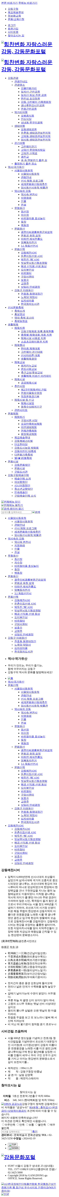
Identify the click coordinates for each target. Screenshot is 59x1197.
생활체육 (13, 324)
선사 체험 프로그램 (32, 180)
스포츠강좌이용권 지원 (34, 341)
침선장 (25, 211)
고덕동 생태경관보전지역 (35, 136)
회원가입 (13, 28)
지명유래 (26, 197)
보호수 (25, 280)
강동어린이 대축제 (25, 451)
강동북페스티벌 (23, 441)
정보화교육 (14, 15)
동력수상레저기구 (31, 406)
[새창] (11, 1104)
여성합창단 (21, 482)
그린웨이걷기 (29, 146)
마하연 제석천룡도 (32, 239)
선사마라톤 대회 (30, 355)
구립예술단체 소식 (25, 495)
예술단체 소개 (22, 478)
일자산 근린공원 (30, 91)
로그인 (12, 25)
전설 (23, 204)
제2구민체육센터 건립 (34, 389)
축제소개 (19, 310)
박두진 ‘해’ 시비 (30, 259)
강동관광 (13, 78)
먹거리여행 (21, 112)
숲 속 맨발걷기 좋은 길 (34, 160)
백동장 (25, 225)
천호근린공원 (29, 108)
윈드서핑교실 (29, 369)
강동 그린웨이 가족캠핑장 (36, 102)
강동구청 (13, 8)
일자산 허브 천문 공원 (34, 95)
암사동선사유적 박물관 (34, 187)
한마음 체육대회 (30, 348)
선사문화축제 (16, 307)
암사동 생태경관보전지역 (35, 139)
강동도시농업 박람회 (26, 447)
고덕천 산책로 (29, 153)
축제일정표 (21, 321)
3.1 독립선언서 (29, 245)
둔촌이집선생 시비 (32, 256)
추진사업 (19, 386)
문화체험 (13, 413)
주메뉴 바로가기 (27, 2)
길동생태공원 (29, 129)
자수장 (25, 215)
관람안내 (26, 177)
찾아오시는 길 (16, 35)
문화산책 (19, 249)
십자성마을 (27, 300)
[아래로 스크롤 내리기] (14, 1148)
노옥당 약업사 (29, 297)
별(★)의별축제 (23, 458)
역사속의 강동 (22, 191)
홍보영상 (19, 314)
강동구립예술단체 (18, 475)
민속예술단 (21, 492)
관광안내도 (21, 81)
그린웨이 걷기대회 (32, 352)
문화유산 (19, 228)
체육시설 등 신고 (24, 399)
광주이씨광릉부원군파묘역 (36, 232)
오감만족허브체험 (31, 423)
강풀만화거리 (29, 88)
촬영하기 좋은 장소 (25, 163)
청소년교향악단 (23, 488)
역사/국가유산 (16, 167)
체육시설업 (27, 403)
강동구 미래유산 (23, 290)
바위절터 (26, 273)
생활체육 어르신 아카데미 (36, 375)
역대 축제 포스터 (24, 317)
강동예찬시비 (29, 252)
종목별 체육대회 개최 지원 (36, 334)
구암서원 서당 (29, 420)
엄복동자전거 (29, 242)
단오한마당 (21, 444)
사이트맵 (13, 32)
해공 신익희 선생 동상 (34, 266)
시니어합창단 (22, 485)
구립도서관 (21, 471)
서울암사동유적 (23, 170)
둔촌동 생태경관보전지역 (35, 132)
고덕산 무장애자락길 (33, 150)
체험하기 (19, 417)
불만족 (42, 1124)
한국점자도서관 (30, 304)
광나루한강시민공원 (33, 105)
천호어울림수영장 (31, 393)
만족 (22, 1124)
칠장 (23, 221)
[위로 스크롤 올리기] (13, 1144)
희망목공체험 (29, 434)
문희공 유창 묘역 (31, 235)
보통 (31, 1124)
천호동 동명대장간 (32, 293)
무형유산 (19, 208)
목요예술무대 (16, 12)
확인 (35, 1131)
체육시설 (19, 379)
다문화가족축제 (23, 454)
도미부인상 (27, 269)
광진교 (25, 156)
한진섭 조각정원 (30, 98)
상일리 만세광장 (30, 286)
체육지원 (19, 328)
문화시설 (13, 461)
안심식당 (26, 119)
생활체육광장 (29, 358)
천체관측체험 (29, 430)
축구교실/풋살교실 (32, 372)
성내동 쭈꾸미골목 (32, 122)
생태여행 (19, 126)
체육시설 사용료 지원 (33, 338)
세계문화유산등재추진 (34, 184)
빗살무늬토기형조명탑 (34, 263)
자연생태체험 (29, 427)
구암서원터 (27, 276)
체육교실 (19, 362)
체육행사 (19, 345)
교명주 (25, 283)
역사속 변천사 (29, 194)
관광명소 (19, 84)
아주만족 (10, 1124)
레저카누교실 (29, 365)
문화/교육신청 (16, 19)
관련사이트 (21, 410)
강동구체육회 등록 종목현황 (37, 331)
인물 (23, 201)
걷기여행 (19, 143)
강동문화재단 (22, 465)
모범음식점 (27, 115)
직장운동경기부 (30, 396)
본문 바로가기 (9, 2)
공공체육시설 (29, 382)
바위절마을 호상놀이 (33, 218)
